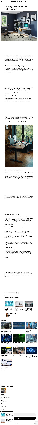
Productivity (17, 297)
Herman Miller (7, 117)
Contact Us (2, 398)
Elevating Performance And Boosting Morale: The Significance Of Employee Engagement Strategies (29, 309)
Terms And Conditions (4, 401)
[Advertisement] (19, 48)
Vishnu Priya (3, 332)
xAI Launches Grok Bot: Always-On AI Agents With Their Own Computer (31, 343)
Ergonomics (7, 297)
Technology (2, 409)
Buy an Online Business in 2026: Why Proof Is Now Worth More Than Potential (6, 368)
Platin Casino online (11, 237)
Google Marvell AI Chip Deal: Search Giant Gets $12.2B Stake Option (6, 343)
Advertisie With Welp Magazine (5, 397)
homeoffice (11, 297)
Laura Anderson (29, 332)
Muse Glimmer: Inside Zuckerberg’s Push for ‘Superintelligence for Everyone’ (31, 355)
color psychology (30, 218)
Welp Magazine (13, 313)
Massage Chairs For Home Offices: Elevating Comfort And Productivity (19, 308)
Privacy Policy (2, 400)
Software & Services (3, 406)
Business (2, 407)
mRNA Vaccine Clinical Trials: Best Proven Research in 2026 (18, 330)
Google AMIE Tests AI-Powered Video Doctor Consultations (18, 355)
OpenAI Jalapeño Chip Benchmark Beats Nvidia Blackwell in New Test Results (6, 331)
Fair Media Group (16, 423)
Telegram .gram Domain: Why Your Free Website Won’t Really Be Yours (31, 331)
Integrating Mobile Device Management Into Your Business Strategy (9, 308)
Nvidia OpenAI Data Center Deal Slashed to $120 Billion (6, 355)
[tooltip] (9, 293)
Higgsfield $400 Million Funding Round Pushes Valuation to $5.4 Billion (18, 343)
